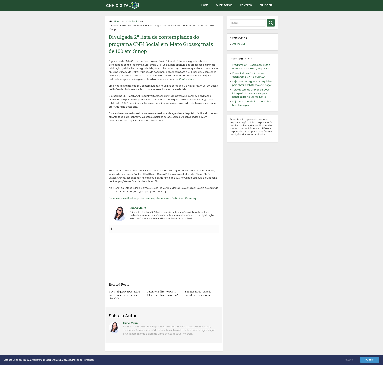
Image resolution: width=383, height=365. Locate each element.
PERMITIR (369, 360)
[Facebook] (111, 229)
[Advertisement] (164, 146)
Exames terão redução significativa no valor (198, 293)
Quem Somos (224, 5)
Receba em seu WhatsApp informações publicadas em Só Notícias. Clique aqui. (154, 198)
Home (204, 5)
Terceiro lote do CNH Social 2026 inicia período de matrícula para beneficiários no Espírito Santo (251, 93)
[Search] (271, 23)
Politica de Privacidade (83, 360)
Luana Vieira (130, 323)
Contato (246, 5)
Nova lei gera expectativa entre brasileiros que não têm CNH (124, 295)
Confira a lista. (186, 79)
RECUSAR (349, 360)
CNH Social (266, 5)
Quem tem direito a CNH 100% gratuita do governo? (162, 293)
